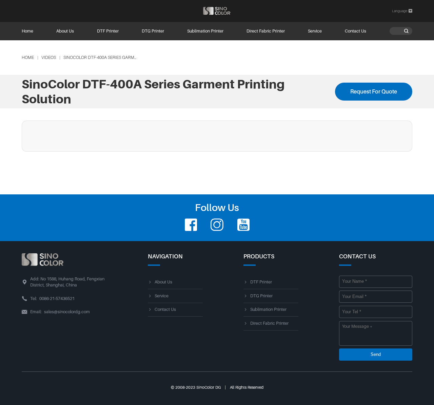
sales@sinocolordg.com (67, 312)
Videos (48, 57)
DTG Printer (153, 31)
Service (315, 31)
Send (376, 354)
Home (27, 31)
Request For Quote (373, 91)
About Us (65, 31)
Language (402, 11)
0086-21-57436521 (57, 298)
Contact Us (355, 31)
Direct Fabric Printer (265, 31)
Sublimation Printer (205, 31)
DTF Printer (108, 31)
